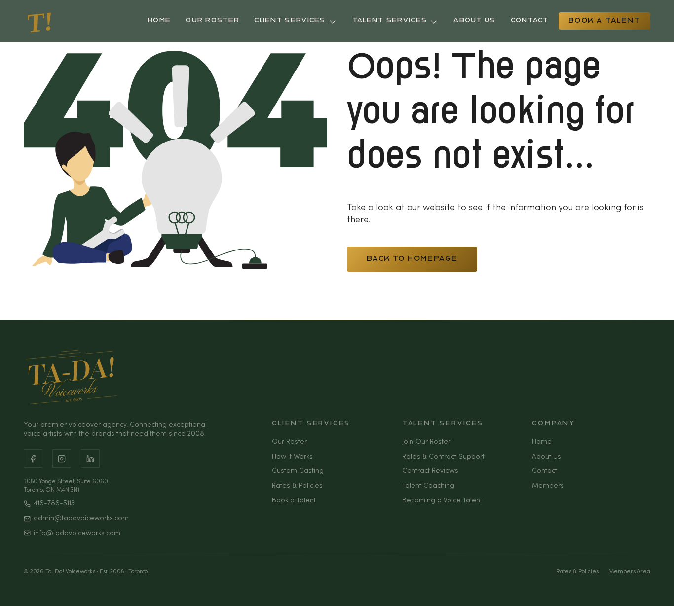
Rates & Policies (297, 486)
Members (548, 486)
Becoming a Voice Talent (442, 501)
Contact (530, 20)
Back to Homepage (412, 259)
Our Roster (212, 20)
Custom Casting (298, 471)
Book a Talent (604, 21)
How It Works (292, 457)
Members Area (629, 572)
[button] (659, 586)
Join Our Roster (426, 442)
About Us (474, 20)
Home (159, 20)
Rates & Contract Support (443, 457)
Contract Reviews (430, 471)
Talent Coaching (428, 486)
